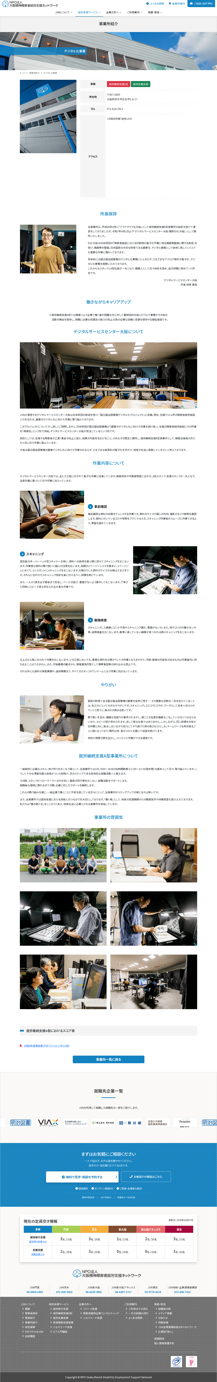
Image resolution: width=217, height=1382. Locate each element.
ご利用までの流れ (138, 1308)
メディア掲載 (165, 1313)
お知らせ (163, 1318)
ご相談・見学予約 (203, 3)
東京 (179, 1229)
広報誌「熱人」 (165, 1331)
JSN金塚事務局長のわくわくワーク (177, 1327)
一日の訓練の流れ (139, 1313)
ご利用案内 (133, 12)
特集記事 (163, 1322)
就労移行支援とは (38, 1241)
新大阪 (122, 1229)
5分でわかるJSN (34, 1331)
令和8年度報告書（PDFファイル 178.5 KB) (47, 1046)
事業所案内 (178, 3)
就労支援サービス (88, 12)
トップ (22, 72)
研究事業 (30, 1327)
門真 (66, 1229)
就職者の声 (164, 1308)
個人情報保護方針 (164, 1343)
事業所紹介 (34, 72)
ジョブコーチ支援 (62, 1327)
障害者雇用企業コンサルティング (101, 1313)
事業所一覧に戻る (108, 1059)
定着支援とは (37, 1254)
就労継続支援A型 (118, 84)
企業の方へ (112, 12)
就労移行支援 (60, 1308)
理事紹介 (30, 1318)
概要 (27, 1308)
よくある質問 (157, 3)
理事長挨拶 (31, 1313)
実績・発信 (153, 12)
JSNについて (62, 12)
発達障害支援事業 (63, 1322)
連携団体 (159, 1338)
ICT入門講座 (60, 1331)
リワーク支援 (90, 1308)
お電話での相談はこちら (148, 1177)
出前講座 (30, 1336)
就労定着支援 (140, 84)
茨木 (94, 1229)
